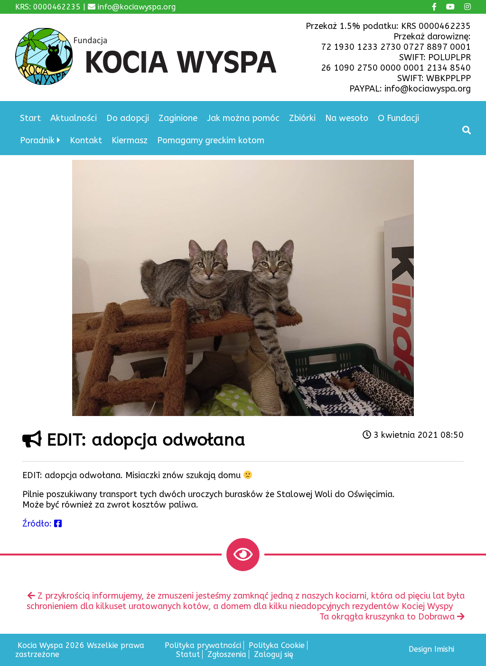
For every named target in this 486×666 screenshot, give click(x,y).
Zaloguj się (273, 654)
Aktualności (73, 118)
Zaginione (178, 118)
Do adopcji (127, 118)
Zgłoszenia (226, 654)
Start (30, 118)
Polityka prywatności (203, 645)
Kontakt (86, 140)
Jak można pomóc (243, 118)
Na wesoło (346, 118)
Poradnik (37, 140)
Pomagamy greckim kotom (210, 140)
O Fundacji (398, 118)
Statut (188, 654)
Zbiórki (302, 118)
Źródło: (38, 523)
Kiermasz (130, 140)
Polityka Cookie (277, 645)
